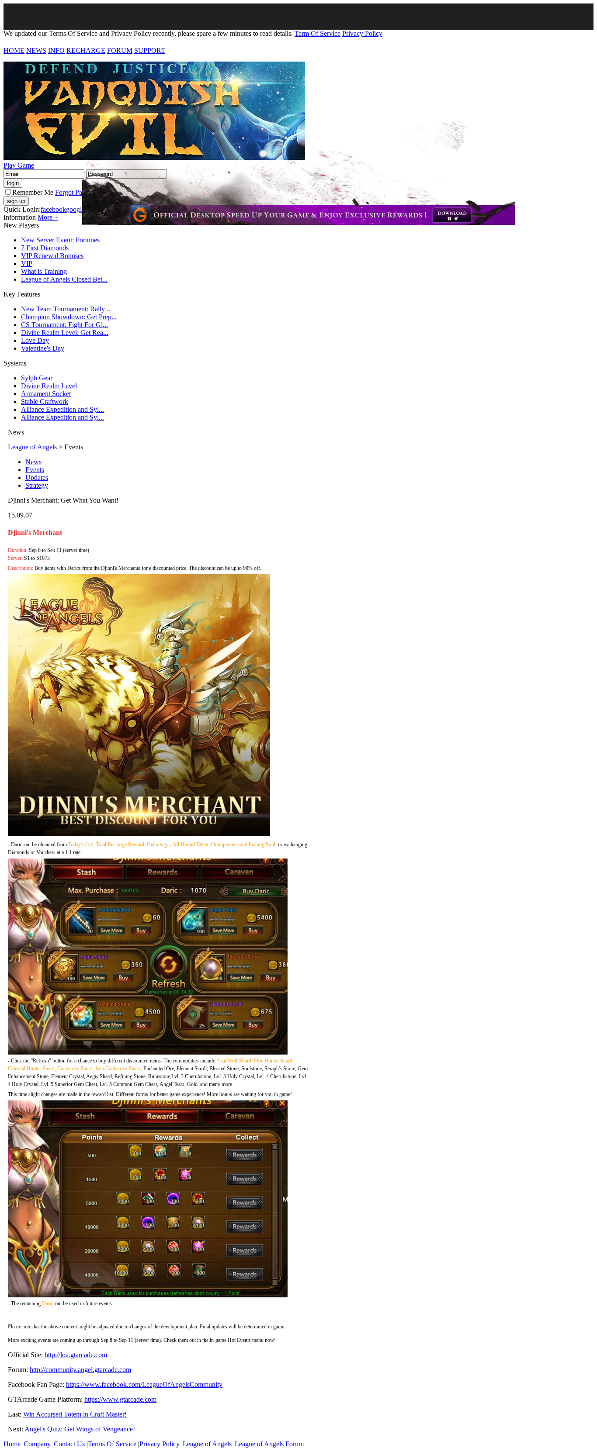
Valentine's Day (42, 348)
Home (12, 1444)
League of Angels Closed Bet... (64, 279)
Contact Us (69, 1444)
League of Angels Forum (269, 1444)
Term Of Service (317, 33)
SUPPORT (149, 50)
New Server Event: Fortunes (60, 240)
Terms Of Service (112, 1444)
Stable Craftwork (44, 401)
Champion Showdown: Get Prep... (69, 317)
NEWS (36, 50)
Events (34, 469)
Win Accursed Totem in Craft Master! (75, 1414)
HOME (13, 50)
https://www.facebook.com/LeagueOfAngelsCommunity (144, 1384)
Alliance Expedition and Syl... (62, 409)
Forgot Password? (80, 192)
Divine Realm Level (49, 386)
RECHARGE (85, 50)
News (33, 461)
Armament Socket (46, 393)
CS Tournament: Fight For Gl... (64, 324)
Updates (36, 477)
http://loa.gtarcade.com (76, 1354)
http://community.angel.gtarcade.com (80, 1369)
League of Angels (32, 447)
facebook (53, 209)
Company (37, 1444)
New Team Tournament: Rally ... (66, 309)
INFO (56, 50)
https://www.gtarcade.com (120, 1399)
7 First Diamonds (45, 248)
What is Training (44, 271)
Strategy (36, 485)
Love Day (35, 340)
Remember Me (32, 192)
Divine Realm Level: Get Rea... (64, 332)
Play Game (18, 165)
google (75, 209)
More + (48, 217)
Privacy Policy (362, 33)
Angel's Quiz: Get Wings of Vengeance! (79, 1429)
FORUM (119, 50)
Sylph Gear (36, 378)
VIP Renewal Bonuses (52, 255)
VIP (26, 263)
